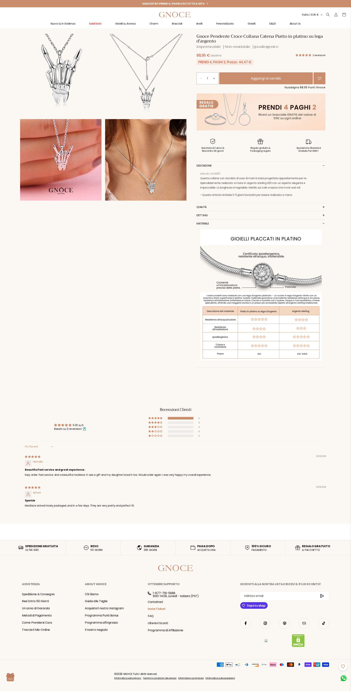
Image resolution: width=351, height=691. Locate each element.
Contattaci (155, 602)
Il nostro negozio (96, 630)
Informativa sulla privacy (127, 678)
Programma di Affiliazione (165, 630)
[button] (63, 25)
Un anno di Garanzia (36, 608)
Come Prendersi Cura (37, 622)
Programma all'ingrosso (101, 622)
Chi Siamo (91, 594)
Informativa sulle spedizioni (220, 678)
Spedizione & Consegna (38, 594)
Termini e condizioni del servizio (159, 678)
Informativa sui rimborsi (191, 678)
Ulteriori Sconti (158, 623)
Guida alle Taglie (96, 601)
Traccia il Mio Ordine (36, 630)
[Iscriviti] (322, 596)
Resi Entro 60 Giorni (35, 601)
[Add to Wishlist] (319, 78)
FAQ (151, 616)
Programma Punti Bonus (101, 615)
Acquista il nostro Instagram (104, 608)
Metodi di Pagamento (37, 615)
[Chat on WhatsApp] (343, 678)
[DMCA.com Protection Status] (298, 641)
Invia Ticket (156, 609)
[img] (32, 457)
